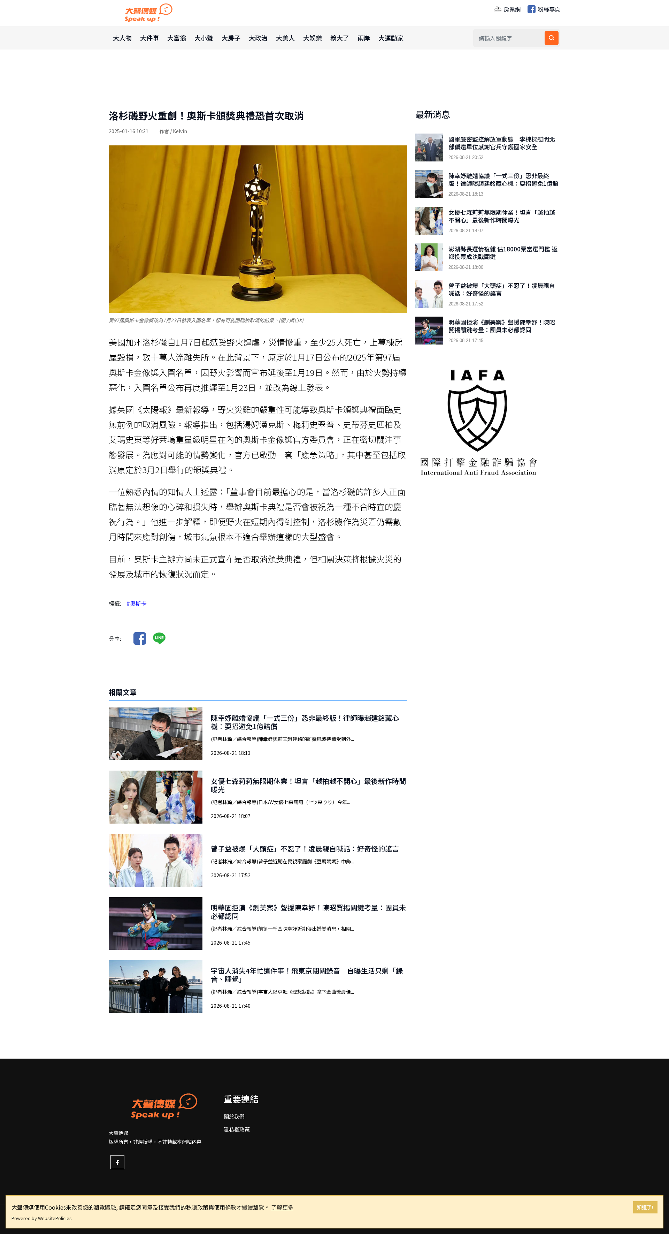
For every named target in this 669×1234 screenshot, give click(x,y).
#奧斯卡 (136, 603)
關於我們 (234, 1116)
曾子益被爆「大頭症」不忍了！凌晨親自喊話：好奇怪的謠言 (305, 848)
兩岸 (363, 37)
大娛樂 (312, 37)
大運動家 (390, 37)
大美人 (285, 37)
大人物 (122, 37)
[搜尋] (552, 38)
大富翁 (176, 37)
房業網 (511, 9)
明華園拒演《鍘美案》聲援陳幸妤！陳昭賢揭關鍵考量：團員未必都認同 (308, 911)
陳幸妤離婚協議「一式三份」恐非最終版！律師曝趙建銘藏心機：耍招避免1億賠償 (305, 722)
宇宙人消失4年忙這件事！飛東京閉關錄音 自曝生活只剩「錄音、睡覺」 (307, 975)
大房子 (231, 37)
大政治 (258, 37)
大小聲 (203, 37)
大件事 (149, 37)
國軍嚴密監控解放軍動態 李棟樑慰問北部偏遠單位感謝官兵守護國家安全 (501, 143)
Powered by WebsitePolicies (41, 1218)
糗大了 (339, 37)
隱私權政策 (237, 1129)
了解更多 (282, 1207)
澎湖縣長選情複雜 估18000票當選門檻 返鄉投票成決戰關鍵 (503, 252)
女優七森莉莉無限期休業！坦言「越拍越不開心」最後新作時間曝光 (308, 785)
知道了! (645, 1207)
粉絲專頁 (548, 9)
